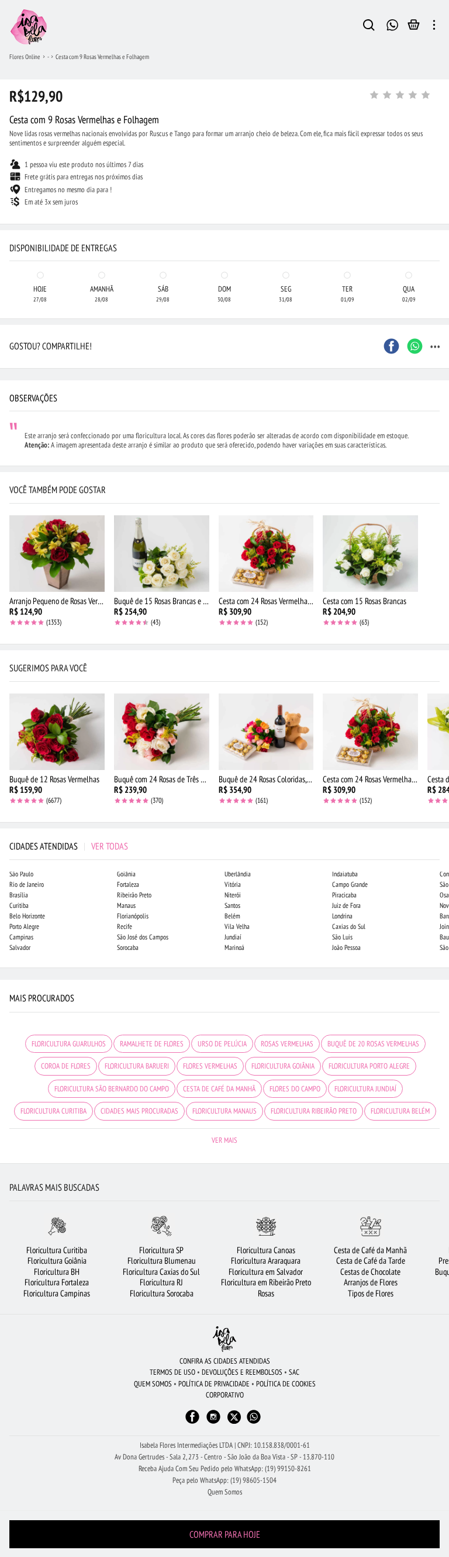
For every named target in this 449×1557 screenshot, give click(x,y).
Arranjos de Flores (371, 1282)
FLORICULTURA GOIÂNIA (283, 1066)
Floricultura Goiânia (57, 1260)
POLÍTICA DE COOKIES (286, 1384)
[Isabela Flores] (224, 1338)
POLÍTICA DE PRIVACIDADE (214, 1384)
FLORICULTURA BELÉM (400, 1111)
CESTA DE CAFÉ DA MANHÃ (219, 1089)
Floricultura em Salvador (266, 1271)
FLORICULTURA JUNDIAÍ (365, 1089)
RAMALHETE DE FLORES (152, 1044)
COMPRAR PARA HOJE (224, 1534)
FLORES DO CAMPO (295, 1089)
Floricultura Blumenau (161, 1260)
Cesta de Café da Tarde (370, 1260)
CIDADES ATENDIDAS (68, 846)
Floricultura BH (57, 1271)
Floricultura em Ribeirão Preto (266, 1282)
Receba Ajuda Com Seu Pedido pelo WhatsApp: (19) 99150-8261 (225, 1468)
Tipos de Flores (370, 1293)
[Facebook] (192, 1422)
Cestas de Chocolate (370, 1271)
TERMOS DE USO (172, 1372)
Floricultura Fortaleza (57, 1282)
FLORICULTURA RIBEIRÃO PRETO (314, 1111)
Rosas (266, 1293)
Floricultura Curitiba (56, 1250)
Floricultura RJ (161, 1282)
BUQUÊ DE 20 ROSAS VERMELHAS (373, 1044)
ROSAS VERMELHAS (287, 1044)
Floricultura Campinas (56, 1293)
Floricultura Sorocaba (162, 1293)
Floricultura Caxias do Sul (161, 1271)
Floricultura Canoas (266, 1250)
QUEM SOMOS (153, 1384)
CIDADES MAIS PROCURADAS (139, 1111)
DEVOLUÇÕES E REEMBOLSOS (242, 1372)
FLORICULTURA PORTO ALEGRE (369, 1066)
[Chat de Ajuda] (392, 23)
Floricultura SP (161, 1250)
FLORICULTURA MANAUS (224, 1111)
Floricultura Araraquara (266, 1260)
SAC (294, 1372)
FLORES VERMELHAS (210, 1066)
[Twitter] (234, 1417)
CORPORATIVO (225, 1395)
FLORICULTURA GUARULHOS (69, 1044)
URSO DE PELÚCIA (222, 1044)
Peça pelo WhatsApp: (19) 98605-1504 (224, 1480)
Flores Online (24, 57)
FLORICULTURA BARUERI (137, 1066)
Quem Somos (225, 1492)
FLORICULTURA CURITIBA (53, 1111)
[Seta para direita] (437, 233)
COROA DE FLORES (66, 1066)
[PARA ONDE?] (369, 27)
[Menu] (434, 27)
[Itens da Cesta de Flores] (413, 27)
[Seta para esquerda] (11, 233)
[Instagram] (213, 1422)
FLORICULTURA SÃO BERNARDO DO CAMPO (111, 1089)
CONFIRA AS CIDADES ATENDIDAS (224, 1361)
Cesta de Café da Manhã (370, 1250)
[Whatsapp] (254, 1422)
